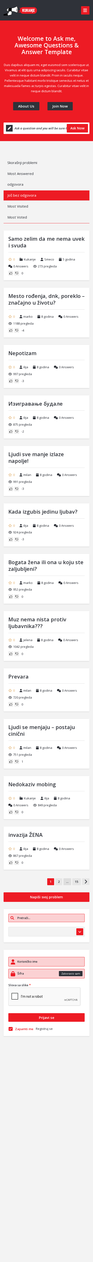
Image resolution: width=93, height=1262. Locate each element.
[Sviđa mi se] (10, 273)
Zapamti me (24, 1029)
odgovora (15, 184)
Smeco (49, 259)
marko (28, 316)
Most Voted (17, 217)
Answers (20, 266)
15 (76, 881)
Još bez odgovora (21, 195)
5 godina (69, 259)
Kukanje (30, 259)
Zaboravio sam (70, 973)
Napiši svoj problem (46, 897)
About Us (26, 106)
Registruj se (44, 1029)
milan (27, 475)
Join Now (60, 106)
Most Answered (20, 173)
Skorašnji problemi (22, 162)
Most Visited (17, 206)
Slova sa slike (19, 985)
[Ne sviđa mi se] (16, 273)
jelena (27, 640)
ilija (25, 367)
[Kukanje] (21, 10)
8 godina (47, 316)
